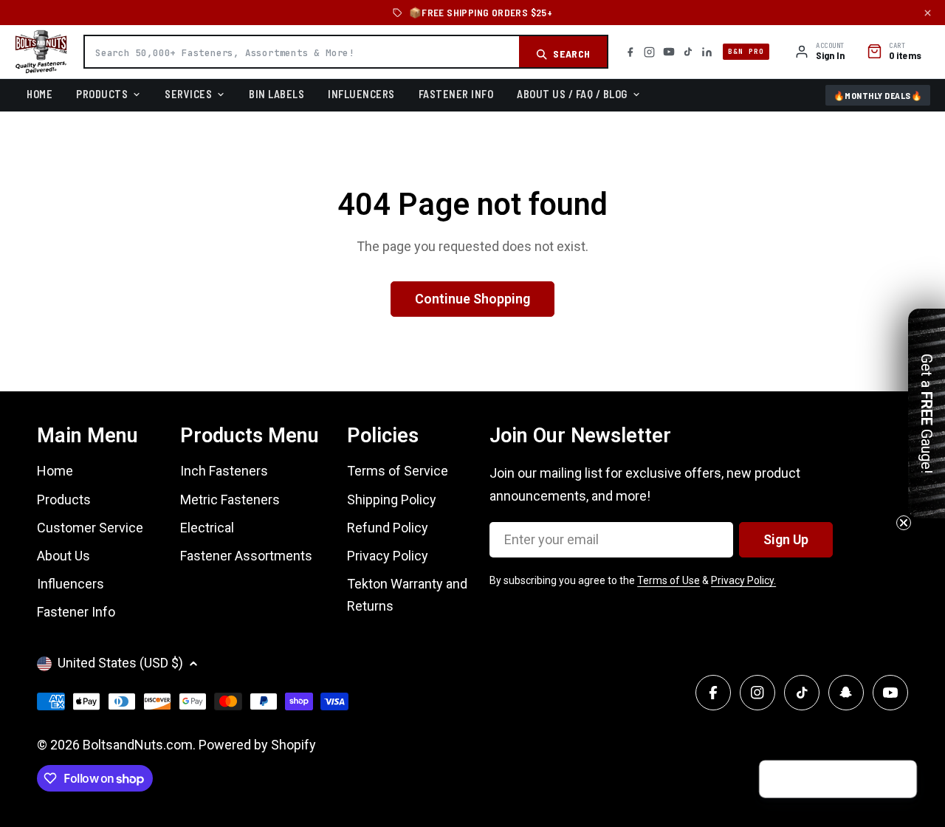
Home (39, 93)
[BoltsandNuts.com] (41, 52)
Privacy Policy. (743, 580)
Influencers (361, 93)
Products (102, 93)
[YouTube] (669, 52)
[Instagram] (649, 52)
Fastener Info (456, 93)
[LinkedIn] (706, 52)
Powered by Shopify (257, 744)
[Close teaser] (903, 522)
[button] (898, 779)
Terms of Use (668, 580)
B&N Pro (746, 51)
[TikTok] (688, 52)
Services (188, 93)
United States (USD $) (120, 662)
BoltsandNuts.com (138, 744)
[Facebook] (630, 52)
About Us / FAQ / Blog (572, 93)
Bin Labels (276, 93)
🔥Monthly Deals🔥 (878, 95)
